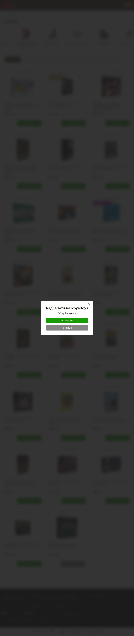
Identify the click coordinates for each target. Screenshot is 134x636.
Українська (67, 320)
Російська (67, 327)
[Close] (89, 304)
